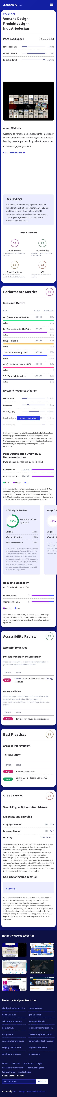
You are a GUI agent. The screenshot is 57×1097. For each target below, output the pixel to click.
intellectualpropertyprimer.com (41, 1034)
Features (16, 1063)
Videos (5, 1063)
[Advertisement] (28, 73)
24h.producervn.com (12, 1021)
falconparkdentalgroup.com (41, 1027)
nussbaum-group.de (11, 1054)
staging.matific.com (11, 1047)
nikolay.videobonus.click (13, 1008)
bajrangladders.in (36, 1021)
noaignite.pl (8, 1027)
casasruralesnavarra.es (13, 1040)
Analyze (42, 1081)
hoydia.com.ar (9, 1014)
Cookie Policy (24, 1072)
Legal (39, 1063)
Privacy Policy (8, 1072)
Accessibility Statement (13, 1067)
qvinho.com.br (35, 1014)
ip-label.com (34, 1054)
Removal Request (36, 1067)
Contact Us (28, 1063)
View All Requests (28, 418)
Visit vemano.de (12, 152)
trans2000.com (35, 1008)
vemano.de (9, 14)
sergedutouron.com (37, 1047)
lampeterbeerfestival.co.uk (41, 1040)
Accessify (12, 5)
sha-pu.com (7, 1034)
